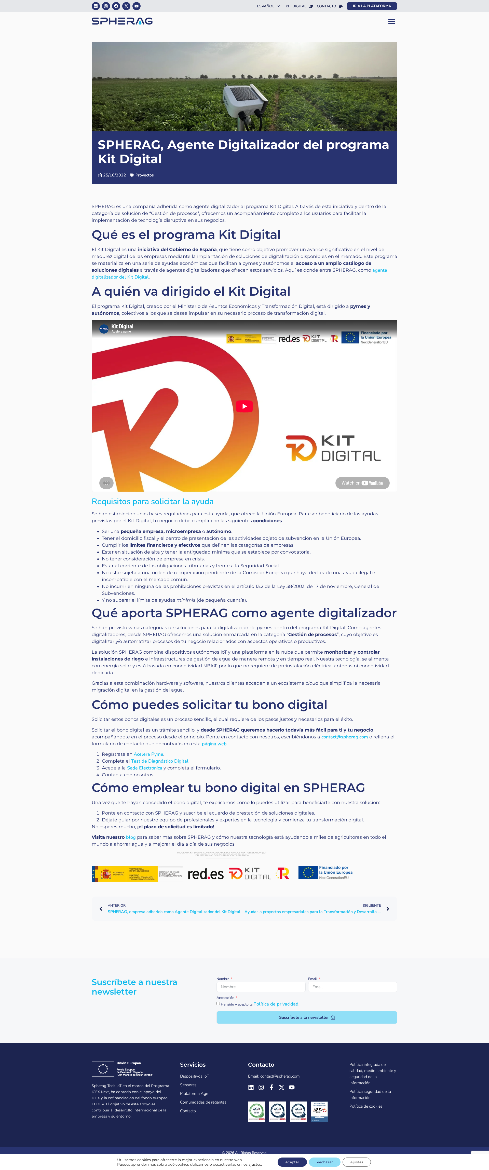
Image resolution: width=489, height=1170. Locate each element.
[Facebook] (116, 6)
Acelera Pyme (148, 754)
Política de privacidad (275, 1004)
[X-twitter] (126, 6)
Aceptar (292, 1162)
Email (313, 979)
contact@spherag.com (344, 737)
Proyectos (144, 175)
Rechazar (325, 1162)
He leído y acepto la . (260, 1004)
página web (214, 744)
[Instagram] (106, 6)
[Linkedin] (96, 6)
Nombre (223, 979)
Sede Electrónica (144, 768)
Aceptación (225, 998)
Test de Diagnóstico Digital (159, 761)
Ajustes (356, 1162)
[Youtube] (136, 6)
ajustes (255, 1164)
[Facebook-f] (271, 1087)
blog (131, 837)
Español (265, 6)
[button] (391, 21)
